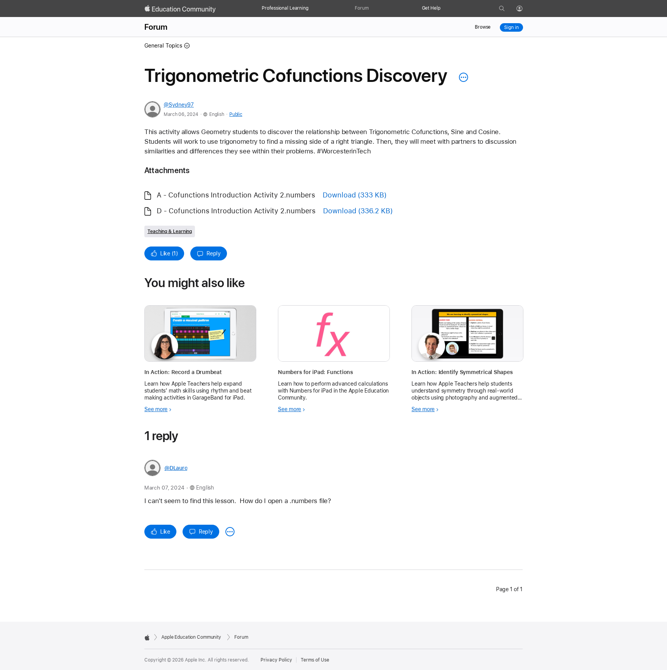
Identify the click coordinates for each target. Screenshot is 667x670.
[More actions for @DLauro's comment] (230, 531)
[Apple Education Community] (180, 9)
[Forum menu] (372, 8)
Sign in (511, 27)
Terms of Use (315, 660)
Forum (361, 8)
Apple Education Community (191, 637)
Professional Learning (285, 8)
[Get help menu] (444, 8)
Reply (214, 253)
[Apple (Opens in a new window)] (147, 637)
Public (235, 114)
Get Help (431, 8)
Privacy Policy (276, 660)
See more (156, 409)
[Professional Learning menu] (312, 8)
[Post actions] (461, 77)
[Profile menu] (525, 9)
